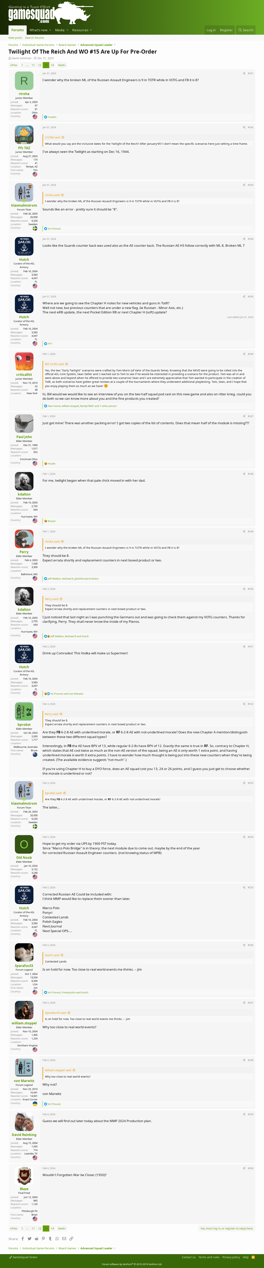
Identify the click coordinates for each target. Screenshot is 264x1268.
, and (69, 636)
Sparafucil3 (24, 965)
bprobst (24, 724)
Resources (80, 30)
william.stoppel (24, 1023)
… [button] (27, 65)
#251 (250, 646)
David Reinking (24, 1135)
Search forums (34, 38)
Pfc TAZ (24, 148)
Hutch (24, 259)
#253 (250, 783)
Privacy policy (231, 1257)
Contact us (189, 1257)
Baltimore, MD (29, 574)
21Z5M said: (53, 137)
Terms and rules (209, 1257)
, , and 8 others (73, 578)
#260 (250, 1168)
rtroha (24, 94)
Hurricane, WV (29, 516)
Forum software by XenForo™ (132, 1264)
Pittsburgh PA (29, 1211)
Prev (14, 65)
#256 (250, 945)
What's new (38, 30)
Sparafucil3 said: (56, 1013)
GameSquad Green (24, 1257)
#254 (250, 837)
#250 (250, 589)
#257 (250, 1002)
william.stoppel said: (58, 1070)
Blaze (24, 1189)
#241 (250, 73)
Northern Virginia (27, 1045)
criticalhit (24, 374)
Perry (24, 552)
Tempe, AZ (31, 166)
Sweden (32, 224)
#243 (250, 185)
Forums (17, 30)
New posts (15, 38)
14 (52, 65)
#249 (250, 531)
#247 (250, 416)
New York (32, 393)
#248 (250, 473)
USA (35, 984)
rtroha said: (52, 195)
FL (36, 281)
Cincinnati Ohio (28, 459)
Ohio (34, 112)
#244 (250, 239)
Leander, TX (30, 1153)
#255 (250, 887)
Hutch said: (52, 955)
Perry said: (52, 599)
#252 (250, 704)
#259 (250, 1114)
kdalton (24, 494)
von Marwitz (24, 1081)
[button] (50, 30)
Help (246, 1257)
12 (39, 65)
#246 (250, 354)
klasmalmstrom (24, 205)
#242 (250, 127)
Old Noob (24, 857)
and (66, 693)
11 (33, 65)
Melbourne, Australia (25, 747)
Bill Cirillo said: (54, 364)
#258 (250, 1060)
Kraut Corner (30, 1099)
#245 (250, 296)
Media (60, 30)
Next (61, 65)
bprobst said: (53, 793)
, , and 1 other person (82, 406)
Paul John (24, 437)
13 (46, 65)
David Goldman (22, 58)
